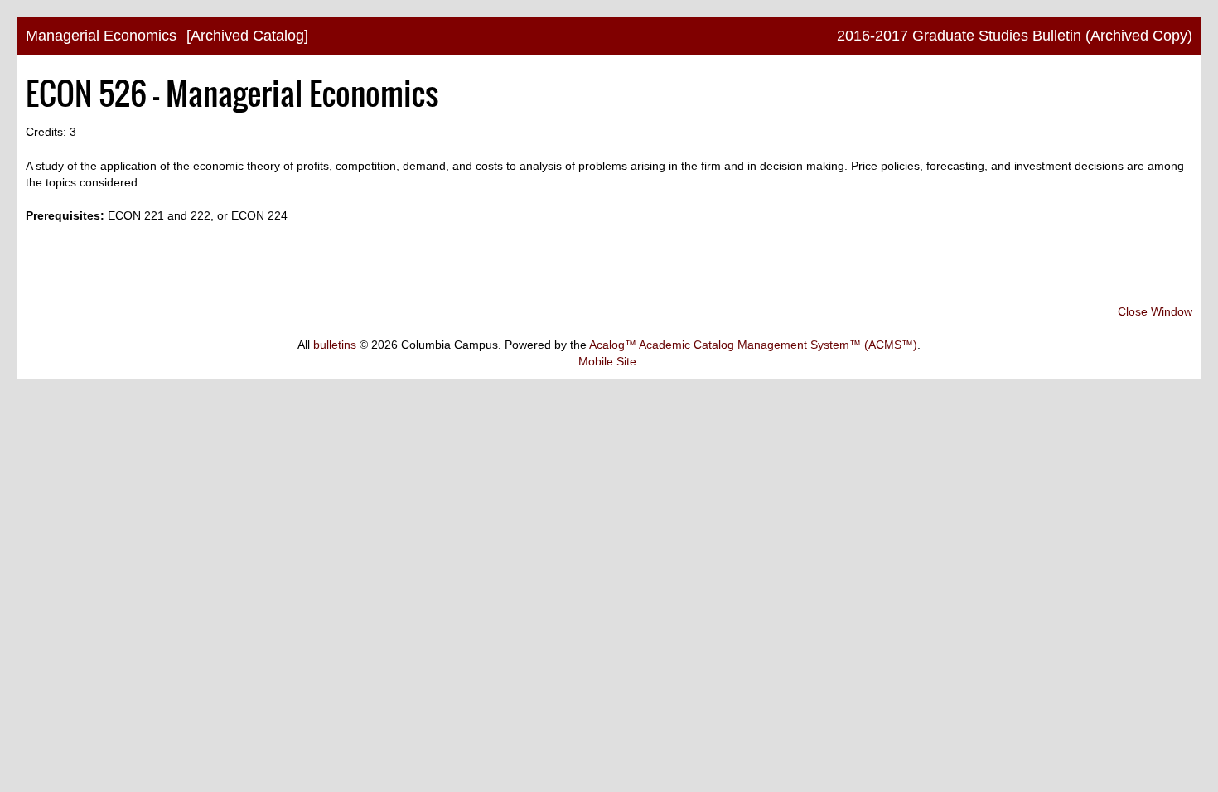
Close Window (1155, 311)
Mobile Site (607, 361)
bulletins (334, 344)
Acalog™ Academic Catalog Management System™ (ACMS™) (753, 344)
